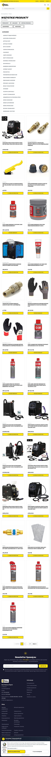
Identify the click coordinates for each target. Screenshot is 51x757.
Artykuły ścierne (7, 43)
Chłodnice (6, 52)
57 (30, 643)
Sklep (10, 13)
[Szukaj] (48, 8)
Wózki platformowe (8, 102)
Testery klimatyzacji (8, 91)
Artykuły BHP (6, 41)
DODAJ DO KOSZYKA (13, 152)
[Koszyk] (45, 5)
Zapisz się (43, 666)
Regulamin (29, 692)
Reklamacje (29, 690)
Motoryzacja (6, 63)
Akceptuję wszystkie (14, 751)
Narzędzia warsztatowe (9, 66)
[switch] (4, 752)
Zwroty (28, 694)
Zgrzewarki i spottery (9, 111)
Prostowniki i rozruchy (9, 77)
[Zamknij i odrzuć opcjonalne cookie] (48, 739)
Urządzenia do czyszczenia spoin (11, 97)
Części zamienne (7, 55)
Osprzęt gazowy (7, 69)
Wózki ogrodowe (7, 100)
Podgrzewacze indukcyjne (10, 74)
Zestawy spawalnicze (8, 108)
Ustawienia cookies (31, 696)
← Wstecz (16, 643)
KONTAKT (42, 1)
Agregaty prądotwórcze (9, 35)
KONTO (47, 1)
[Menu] (7, 743)
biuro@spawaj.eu (9, 700)
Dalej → (35, 643)
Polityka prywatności (31, 687)
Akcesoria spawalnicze (9, 38)
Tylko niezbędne (37, 751)
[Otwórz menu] (48, 4)
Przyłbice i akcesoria (8, 83)
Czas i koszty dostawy (32, 685)
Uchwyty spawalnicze (9, 94)
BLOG (37, 1)
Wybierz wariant (13, 232)
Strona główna (4, 13)
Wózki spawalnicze (8, 105)
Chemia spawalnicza (8, 49)
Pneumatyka (6, 72)
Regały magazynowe (8, 86)
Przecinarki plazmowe (9, 80)
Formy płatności (30, 683)
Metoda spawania (26, 23)
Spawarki (5, 88)
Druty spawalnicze (8, 58)
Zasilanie (15, 23)
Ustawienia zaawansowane (10, 748)
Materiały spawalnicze (9, 60)
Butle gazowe (6, 46)
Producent (5, 23)
